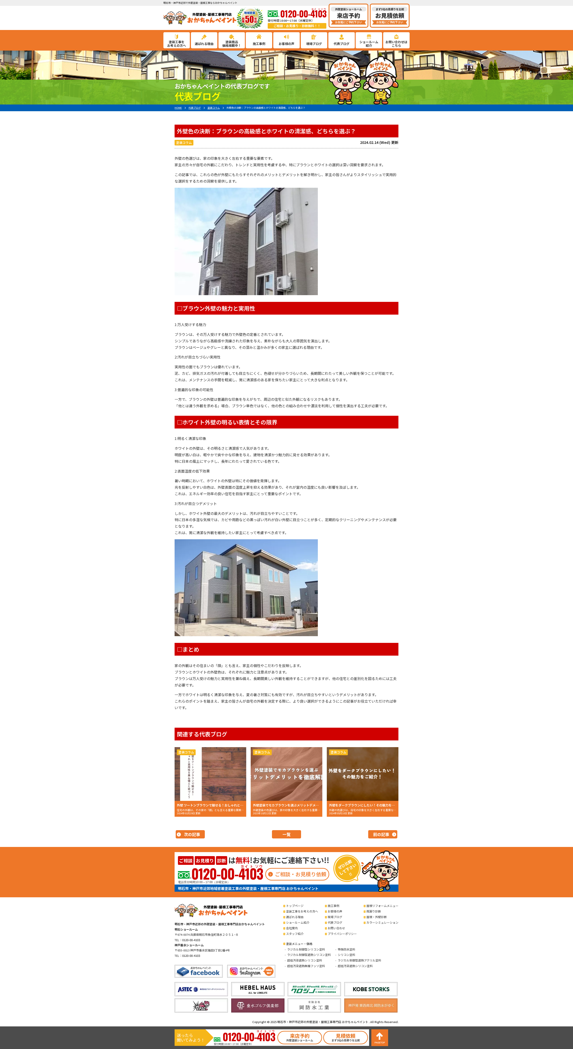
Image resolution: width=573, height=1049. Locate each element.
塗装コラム (184, 142)
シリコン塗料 (346, 955)
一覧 (286, 834)
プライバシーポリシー (342, 934)
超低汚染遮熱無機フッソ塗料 (306, 966)
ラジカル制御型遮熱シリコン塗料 (309, 955)
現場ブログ (314, 43)
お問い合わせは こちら (396, 44)
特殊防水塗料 (346, 949)
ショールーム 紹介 (368, 44)
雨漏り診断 (373, 911)
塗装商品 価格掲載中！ (231, 44)
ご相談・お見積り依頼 (300, 874)
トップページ (295, 906)
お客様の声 (286, 43)
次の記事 (192, 834)
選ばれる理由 (204, 43)
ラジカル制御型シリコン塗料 (306, 949)
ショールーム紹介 (297, 922)
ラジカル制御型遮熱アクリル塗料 (359, 960)
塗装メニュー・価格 (299, 944)
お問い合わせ (336, 928)
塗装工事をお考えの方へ (302, 911)
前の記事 (381, 834)
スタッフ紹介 (295, 934)
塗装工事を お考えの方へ (176, 44)
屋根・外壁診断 (376, 917)
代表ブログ (341, 43)
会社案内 (292, 928)
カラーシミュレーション (382, 922)
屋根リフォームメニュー (382, 906)
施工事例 (259, 43)
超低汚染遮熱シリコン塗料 (304, 960)
